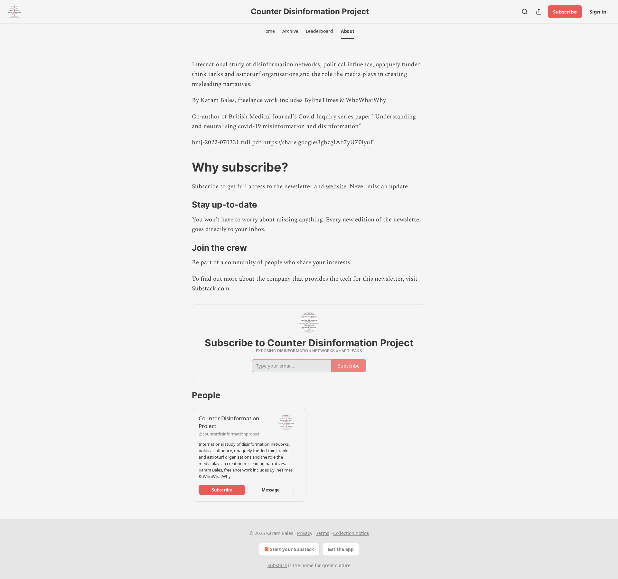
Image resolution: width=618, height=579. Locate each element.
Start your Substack (292, 549)
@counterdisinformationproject (229, 434)
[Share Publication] (538, 11)
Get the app (341, 549)
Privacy (304, 533)
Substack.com (210, 288)
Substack (277, 565)
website (336, 186)
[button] (268, 31)
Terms (322, 533)
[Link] (183, 167)
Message (271, 490)
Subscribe (565, 11)
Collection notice (351, 533)
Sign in (598, 11)
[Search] (524, 11)
